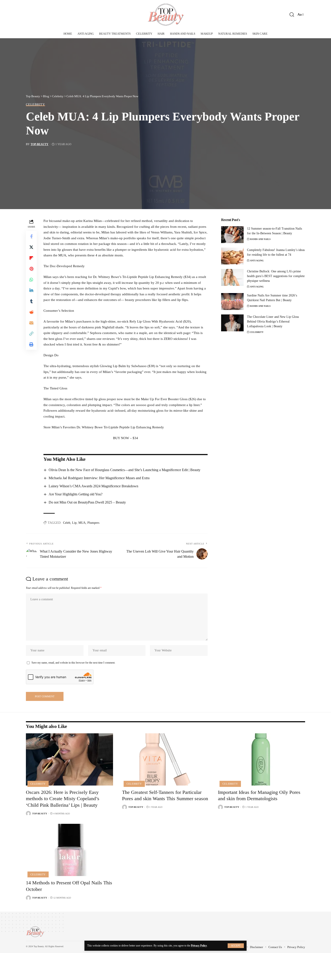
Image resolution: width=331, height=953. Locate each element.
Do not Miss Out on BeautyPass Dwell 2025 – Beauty (87, 502)
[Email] (31, 323)
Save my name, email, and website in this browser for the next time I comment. (73, 662)
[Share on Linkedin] (31, 290)
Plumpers (93, 522)
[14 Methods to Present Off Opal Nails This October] (69, 850)
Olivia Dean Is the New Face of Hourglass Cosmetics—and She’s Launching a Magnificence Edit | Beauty (124, 470)
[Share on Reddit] (31, 312)
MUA (82, 522)
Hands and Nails (260, 239)
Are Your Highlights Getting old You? (75, 494)
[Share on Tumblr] (31, 301)
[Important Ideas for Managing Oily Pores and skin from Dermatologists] (261, 759)
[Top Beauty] (165, 14)
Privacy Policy (199, 945)
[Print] (31, 344)
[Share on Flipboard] (31, 258)
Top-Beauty (39, 144)
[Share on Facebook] (31, 236)
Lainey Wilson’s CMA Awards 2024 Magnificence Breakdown (93, 486)
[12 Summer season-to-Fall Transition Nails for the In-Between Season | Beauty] (232, 234)
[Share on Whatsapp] (31, 279)
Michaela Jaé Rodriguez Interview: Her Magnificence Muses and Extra (99, 478)
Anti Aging (257, 260)
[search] (292, 14)
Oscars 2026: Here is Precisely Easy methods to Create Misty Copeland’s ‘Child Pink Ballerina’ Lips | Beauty (62, 798)
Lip (74, 522)
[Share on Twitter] (31, 247)
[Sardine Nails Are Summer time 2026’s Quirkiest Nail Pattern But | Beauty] (232, 301)
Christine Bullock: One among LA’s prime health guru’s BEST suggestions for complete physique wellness (276, 276)
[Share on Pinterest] (31, 269)
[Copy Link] (31, 333)
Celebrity (35, 104)
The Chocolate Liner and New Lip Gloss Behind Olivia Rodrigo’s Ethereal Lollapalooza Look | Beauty (273, 321)
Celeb (66, 522)
